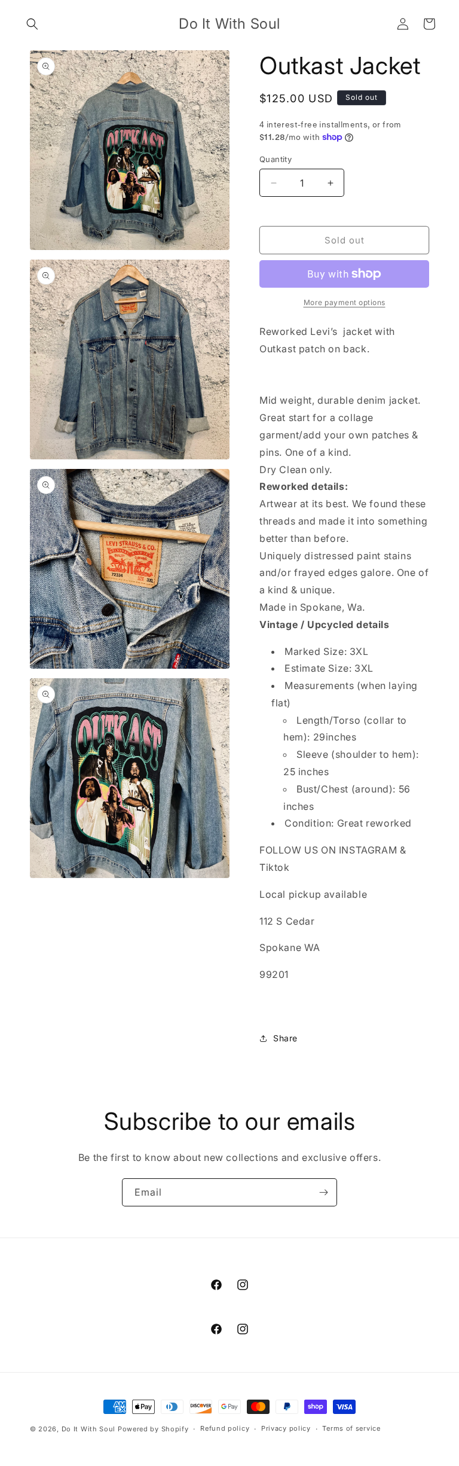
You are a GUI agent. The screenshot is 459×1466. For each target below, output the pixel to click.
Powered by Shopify (153, 1429)
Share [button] (285, 1038)
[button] (32, 24)
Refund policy (224, 1428)
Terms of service (351, 1428)
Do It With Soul (89, 1429)
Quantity (275, 159)
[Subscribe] (323, 1192)
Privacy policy (286, 1428)
